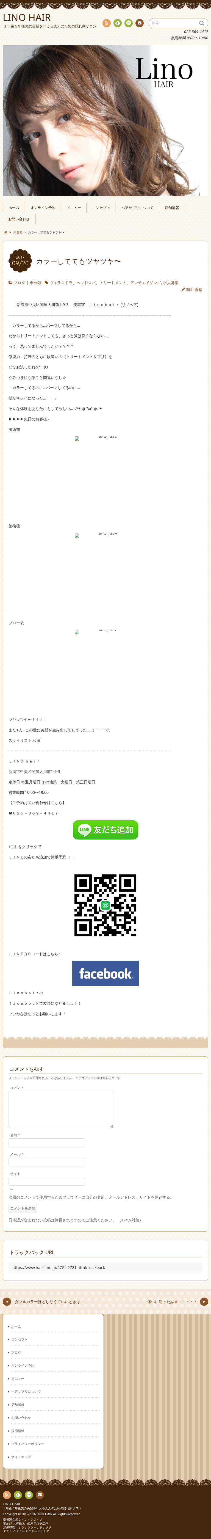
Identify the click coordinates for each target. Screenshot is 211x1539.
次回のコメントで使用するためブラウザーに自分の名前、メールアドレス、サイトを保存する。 (91, 1197)
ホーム (14, 207)
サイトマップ (21, 1457)
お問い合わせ (19, 219)
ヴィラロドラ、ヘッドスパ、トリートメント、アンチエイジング (105, 282)
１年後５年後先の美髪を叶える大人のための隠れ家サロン (42, 1508)
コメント (17, 1087)
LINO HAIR (11, 1504)
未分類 (35, 282)
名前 (15, 1135)
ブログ (19, 282)
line (128, 23)
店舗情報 (172, 207)
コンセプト (101, 207)
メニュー (74, 207)
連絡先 (139, 23)
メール (16, 1154)
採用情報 (17, 1430)
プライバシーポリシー (27, 1443)
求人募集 (171, 282)
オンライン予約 (42, 207)
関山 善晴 (194, 289)
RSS (106, 23)
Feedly (117, 23)
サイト (15, 1173)
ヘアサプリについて (137, 207)
